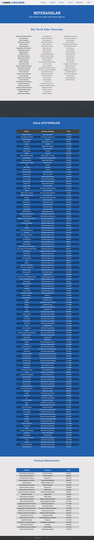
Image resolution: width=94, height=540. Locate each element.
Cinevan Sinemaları (24, 79)
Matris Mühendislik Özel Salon (47, 85)
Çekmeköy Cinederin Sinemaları (24, 87)
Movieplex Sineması (47, 93)
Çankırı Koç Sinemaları (24, 85)
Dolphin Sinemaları (24, 91)
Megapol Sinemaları (47, 87)
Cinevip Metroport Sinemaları (23, 81)
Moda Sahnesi (47, 91)
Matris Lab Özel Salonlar (47, 83)
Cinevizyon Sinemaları (23, 83)
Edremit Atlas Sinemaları (24, 93)
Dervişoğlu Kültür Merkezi (24, 89)
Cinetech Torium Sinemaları (24, 77)
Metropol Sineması (47, 89)
